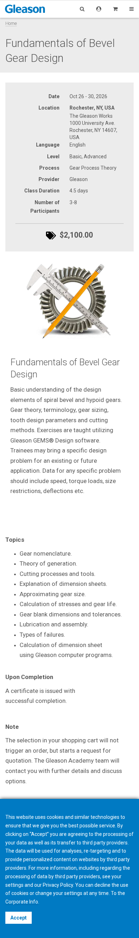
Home (11, 23)
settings (73, 893)
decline (102, 885)
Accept (18, 918)
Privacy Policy (58, 885)
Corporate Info (21, 902)
